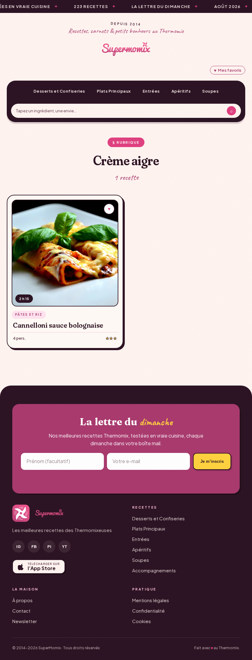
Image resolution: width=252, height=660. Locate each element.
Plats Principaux (114, 91)
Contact (21, 611)
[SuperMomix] (126, 49)
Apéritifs (181, 91)
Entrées (151, 91)
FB (34, 546)
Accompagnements (154, 570)
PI (49, 546)
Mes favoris (227, 70)
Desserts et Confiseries (59, 91)
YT (64, 546)
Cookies (141, 621)
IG (18, 546)
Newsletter (24, 621)
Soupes (210, 91)
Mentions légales (150, 600)
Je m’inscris (212, 461)
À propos (22, 600)
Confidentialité (148, 611)
